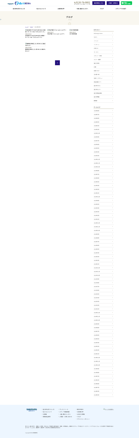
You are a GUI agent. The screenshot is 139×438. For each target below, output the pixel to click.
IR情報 (45, 414)
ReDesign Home (98, 33)
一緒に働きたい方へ (82, 9)
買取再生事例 (47, 416)
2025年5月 (96, 148)
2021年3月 (96, 301)
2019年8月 (96, 372)
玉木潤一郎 (96, 74)
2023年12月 (97, 196)
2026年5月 (96, 122)
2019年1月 (96, 380)
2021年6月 (96, 290)
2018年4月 (96, 391)
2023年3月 (96, 211)
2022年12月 (97, 223)
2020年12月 (97, 312)
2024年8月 (96, 170)
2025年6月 (96, 144)
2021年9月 (96, 279)
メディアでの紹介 (121, 9)
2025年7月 (96, 140)
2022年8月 (96, 238)
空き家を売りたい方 (19, 9)
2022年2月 (96, 260)
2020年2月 (96, 350)
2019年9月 (96, 368)
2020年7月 (96, 331)
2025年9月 (96, 137)
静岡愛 (95, 100)
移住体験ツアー (98, 82)
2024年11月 (97, 163)
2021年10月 (97, 275)
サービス (96, 52)
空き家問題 (96, 97)
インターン (96, 44)
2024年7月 (96, 174)
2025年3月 (96, 155)
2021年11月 (97, 271)
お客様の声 (61, 9)
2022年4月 (96, 253)
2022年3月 (96, 256)
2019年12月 (97, 357)
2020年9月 (96, 324)
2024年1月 (96, 193)
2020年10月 (97, 320)
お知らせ (96, 48)
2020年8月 (96, 327)
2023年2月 (96, 215)
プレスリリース (63, 409)
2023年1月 (96, 219)
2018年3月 (96, 395)
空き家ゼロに (97, 85)
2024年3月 (96, 189)
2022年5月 (96, 249)
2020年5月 (96, 339)
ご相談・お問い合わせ (65, 416)
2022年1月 (96, 264)
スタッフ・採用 (98, 56)
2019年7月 (96, 376)
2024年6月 (96, 178)
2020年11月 (97, 316)
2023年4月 (96, 208)
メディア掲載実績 (64, 412)
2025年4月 (96, 152)
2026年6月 (96, 118)
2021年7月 (96, 286)
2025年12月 (97, 133)
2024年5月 (96, 182)
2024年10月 (97, 167)
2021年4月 (96, 297)
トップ (26, 27)
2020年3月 (96, 346)
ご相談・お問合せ (113, 3)
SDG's (95, 37)
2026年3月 (96, 125)
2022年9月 (96, 234)
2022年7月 (96, 241)
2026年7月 (96, 114)
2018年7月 (96, 387)
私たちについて (41, 9)
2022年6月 (96, 245)
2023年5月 (96, 204)
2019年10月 (97, 365)
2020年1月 (96, 354)
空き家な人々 (97, 89)
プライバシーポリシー (83, 419)
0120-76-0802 (83, 2)
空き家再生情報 (98, 93)
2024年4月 (96, 185)
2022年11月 (97, 226)
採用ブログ (96, 70)
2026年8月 (96, 110)
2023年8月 (96, 200)
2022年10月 (97, 230)
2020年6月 (96, 335)
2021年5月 (96, 294)
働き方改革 (96, 63)
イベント (96, 41)
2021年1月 (96, 309)
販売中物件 (80, 409)
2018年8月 (96, 383)
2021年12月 (97, 268)
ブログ (102, 9)
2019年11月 (97, 361)
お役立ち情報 (81, 414)
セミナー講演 (97, 59)
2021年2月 (96, 305)
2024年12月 (97, 159)
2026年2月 (96, 129)
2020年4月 (96, 342)
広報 (95, 67)
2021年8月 (96, 282)
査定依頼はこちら (98, 3)
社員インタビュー (98, 78)
